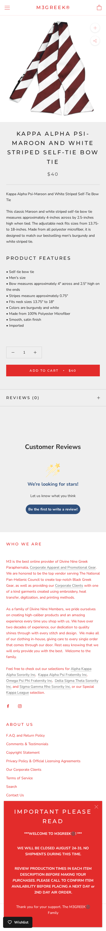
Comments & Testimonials (27, 744)
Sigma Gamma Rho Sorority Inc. (45, 686)
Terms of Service (19, 778)
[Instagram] (20, 706)
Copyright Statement (23, 752)
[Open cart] (99, 7)
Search (11, 786)
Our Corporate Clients (23, 769)
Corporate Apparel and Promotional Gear (63, 567)
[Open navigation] (7, 8)
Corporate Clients (69, 585)
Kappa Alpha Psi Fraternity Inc (62, 674)
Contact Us (15, 795)
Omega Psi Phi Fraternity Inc (29, 680)
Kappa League (17, 692)
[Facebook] (8, 706)
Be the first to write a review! (52, 509)
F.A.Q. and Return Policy (25, 735)
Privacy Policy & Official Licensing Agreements (43, 761)
